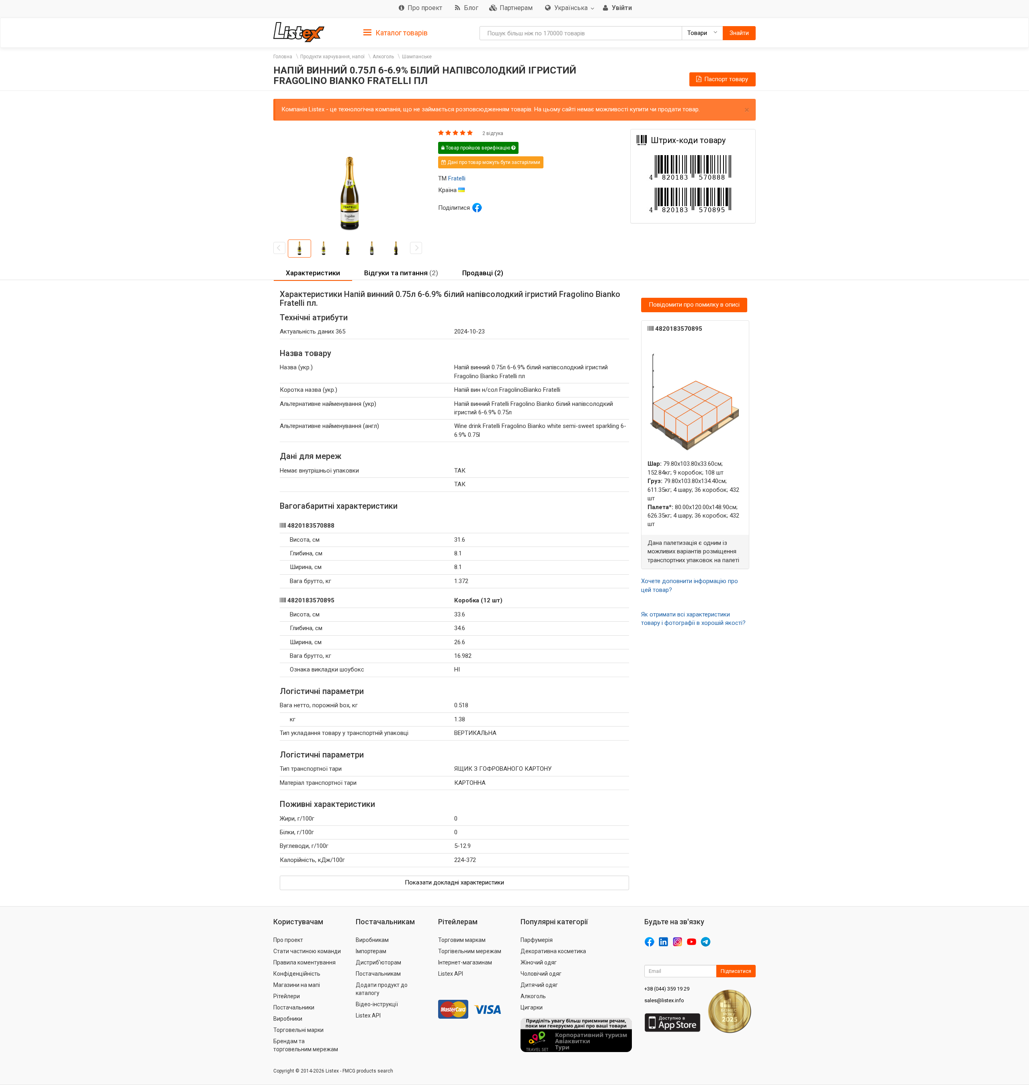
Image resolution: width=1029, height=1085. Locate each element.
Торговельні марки (298, 1030)
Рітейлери (286, 996)
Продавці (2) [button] (482, 273)
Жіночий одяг (539, 962)
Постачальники (293, 1007)
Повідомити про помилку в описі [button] (694, 304)
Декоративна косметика (553, 951)
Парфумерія (537, 940)
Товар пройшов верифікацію (478, 148)
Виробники (287, 1018)
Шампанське (417, 56)
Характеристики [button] (313, 273)
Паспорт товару (725, 79)
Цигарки (532, 1007)
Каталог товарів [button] (401, 33)
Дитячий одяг (539, 985)
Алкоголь (383, 56)
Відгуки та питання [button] (401, 273)
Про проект (288, 940)
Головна (282, 56)
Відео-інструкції (377, 1004)
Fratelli (456, 178)
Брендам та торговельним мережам (305, 1045)
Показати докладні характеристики (454, 882)
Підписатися (736, 971)
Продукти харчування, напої (332, 56)
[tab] (395, 32)
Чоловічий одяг (541, 973)
